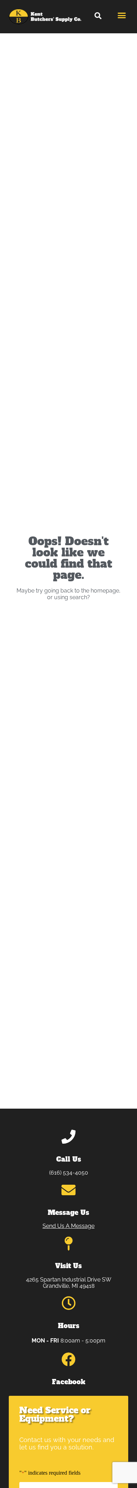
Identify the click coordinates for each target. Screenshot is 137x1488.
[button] (98, 16)
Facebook (68, 1382)
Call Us (68, 1159)
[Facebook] (68, 1359)
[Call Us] (68, 1137)
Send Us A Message (68, 1226)
